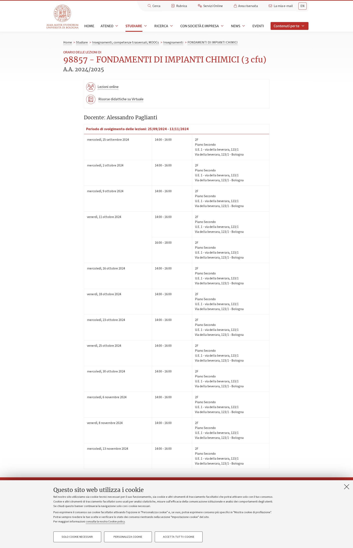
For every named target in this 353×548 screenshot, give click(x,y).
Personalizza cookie (128, 537)
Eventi (258, 26)
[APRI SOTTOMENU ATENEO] (116, 25)
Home (89, 26)
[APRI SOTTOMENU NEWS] (243, 25)
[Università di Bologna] (63, 17)
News (235, 26)
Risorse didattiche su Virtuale (120, 99)
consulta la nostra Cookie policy (105, 522)
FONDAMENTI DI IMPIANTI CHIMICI (213, 42)
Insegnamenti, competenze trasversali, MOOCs (125, 42)
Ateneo (107, 26)
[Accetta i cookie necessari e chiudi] (346, 486)
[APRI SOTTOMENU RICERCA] (171, 25)
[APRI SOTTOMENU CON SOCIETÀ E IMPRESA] (222, 25)
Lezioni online (107, 86)
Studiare (133, 26)
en (302, 6)
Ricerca (161, 26)
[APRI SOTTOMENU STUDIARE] (145, 25)
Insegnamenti (173, 42)
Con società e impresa (199, 26)
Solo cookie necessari (77, 537)
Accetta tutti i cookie (178, 537)
